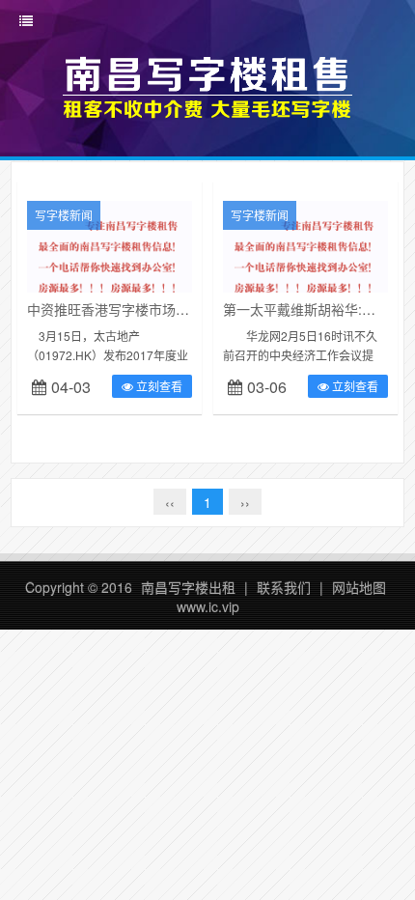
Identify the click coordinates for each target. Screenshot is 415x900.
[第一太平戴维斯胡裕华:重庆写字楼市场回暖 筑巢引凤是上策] (305, 257)
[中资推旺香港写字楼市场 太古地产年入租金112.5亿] (109, 257)
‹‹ (170, 502)
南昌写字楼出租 (188, 587)
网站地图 (359, 587)
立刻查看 (157, 386)
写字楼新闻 (64, 215)
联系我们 (284, 587)
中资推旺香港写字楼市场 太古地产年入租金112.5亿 (181, 309)
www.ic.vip (208, 606)
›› (245, 502)
